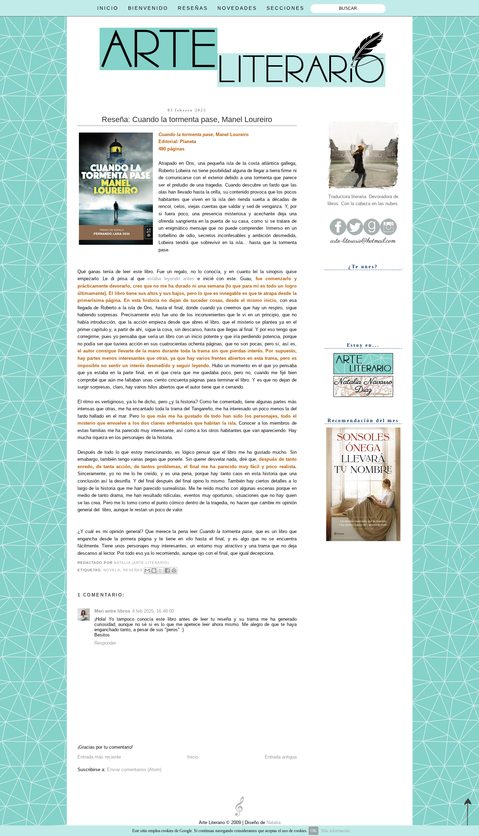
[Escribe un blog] (153, 570)
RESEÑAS (193, 8)
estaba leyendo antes (170, 278)
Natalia (273, 822)
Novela (111, 570)
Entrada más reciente (99, 757)
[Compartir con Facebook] (167, 570)
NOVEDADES (237, 8)
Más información (335, 830)
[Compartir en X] (160, 570)
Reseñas (133, 570)
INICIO (108, 8)
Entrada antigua (281, 757)
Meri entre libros (112, 611)
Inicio (192, 757)
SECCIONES (285, 8)
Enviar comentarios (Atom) (134, 769)
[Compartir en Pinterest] (173, 570)
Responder (105, 643)
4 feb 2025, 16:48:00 (153, 611)
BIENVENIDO (148, 8)
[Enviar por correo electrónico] (147, 570)
